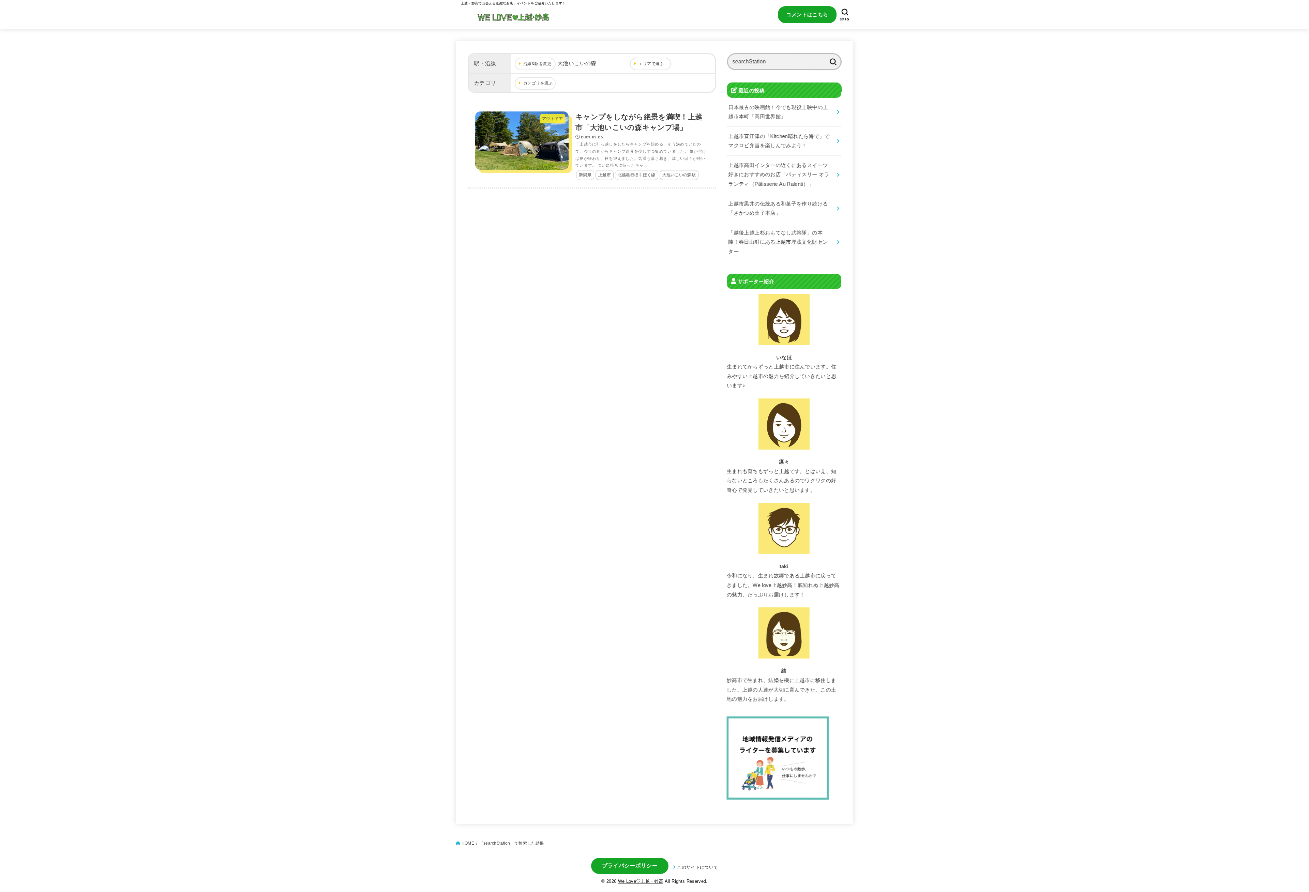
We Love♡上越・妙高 (640, 881)
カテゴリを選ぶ (538, 83)
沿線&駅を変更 (537, 63)
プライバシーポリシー (630, 865)
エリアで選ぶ (651, 63)
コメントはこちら (807, 14)
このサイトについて (697, 867)
